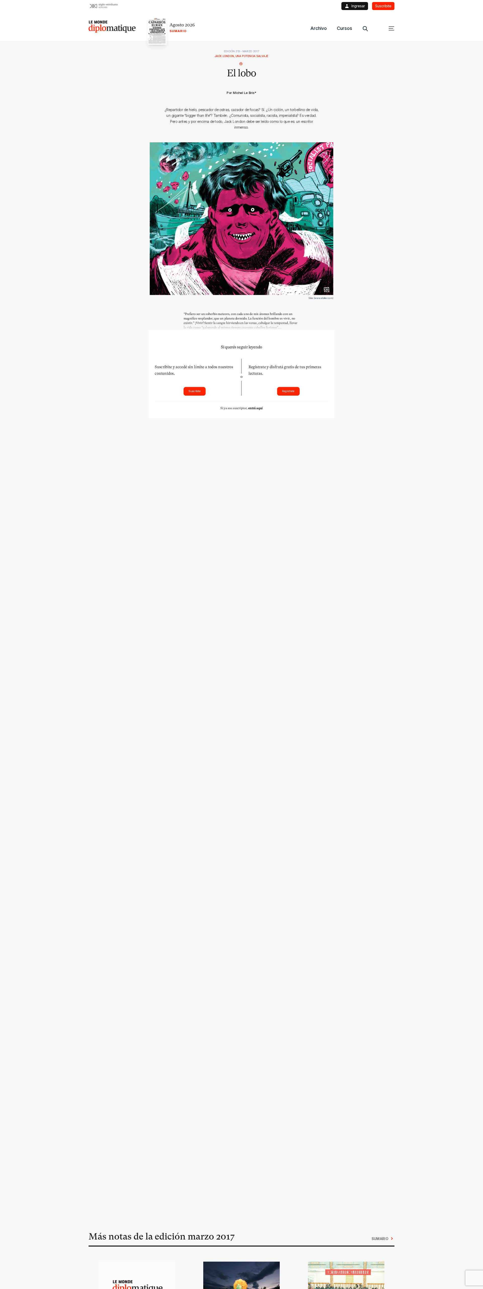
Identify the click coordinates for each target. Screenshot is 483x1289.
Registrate (288, 391)
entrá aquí (255, 408)
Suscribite (194, 391)
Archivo (318, 28)
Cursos (344, 28)
